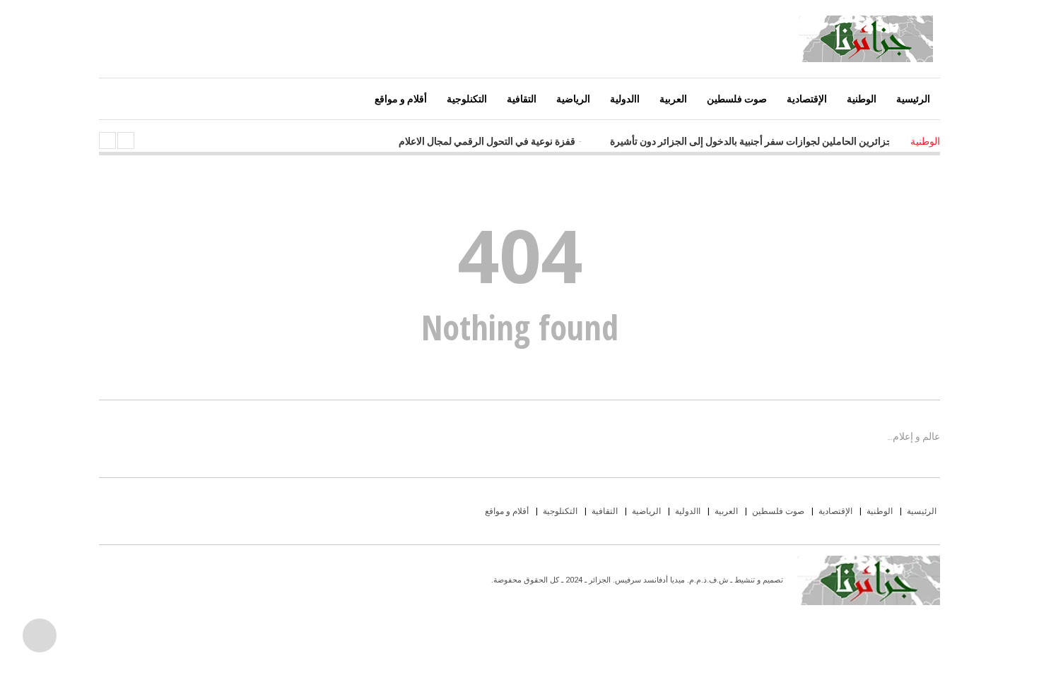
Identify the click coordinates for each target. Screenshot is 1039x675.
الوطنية (861, 98)
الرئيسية (913, 98)
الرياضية (573, 98)
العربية (673, 98)
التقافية (521, 98)
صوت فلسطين (737, 98)
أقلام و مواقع (401, 98)
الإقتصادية (807, 98)
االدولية (625, 98)
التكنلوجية (467, 98)
